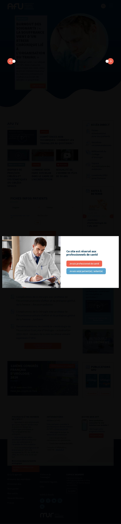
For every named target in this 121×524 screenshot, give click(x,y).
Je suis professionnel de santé (84, 263)
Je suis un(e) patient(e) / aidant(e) (86, 271)
